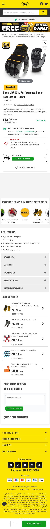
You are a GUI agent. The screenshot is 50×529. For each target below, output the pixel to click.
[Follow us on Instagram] (18, 465)
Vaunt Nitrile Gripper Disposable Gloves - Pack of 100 (24, 365)
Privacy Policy (11, 489)
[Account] (41, 3)
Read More (7, 114)
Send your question (14, 408)
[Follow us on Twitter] (32, 465)
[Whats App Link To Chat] (12, 502)
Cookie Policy (24, 489)
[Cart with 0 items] (46, 3)
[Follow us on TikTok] (39, 465)
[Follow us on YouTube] (25, 465)
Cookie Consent (37, 489)
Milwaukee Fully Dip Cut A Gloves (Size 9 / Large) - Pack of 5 (24, 335)
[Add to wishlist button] (44, 48)
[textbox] (25, 400)
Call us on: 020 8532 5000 (25, 470)
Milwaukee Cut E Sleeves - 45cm (23, 320)
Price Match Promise (27, 20)
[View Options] (43, 308)
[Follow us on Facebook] (11, 465)
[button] (3, 3)
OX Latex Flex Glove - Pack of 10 (23, 350)
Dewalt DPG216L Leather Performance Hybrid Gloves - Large (25, 304)
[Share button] (44, 42)
